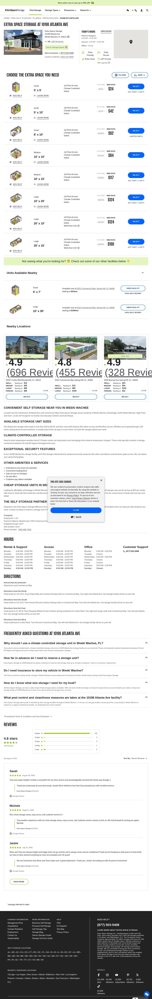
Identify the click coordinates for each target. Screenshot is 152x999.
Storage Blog (37, 932)
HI (51, 952)
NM (53, 956)
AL (9, 952)
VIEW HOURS (106, 31)
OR (75, 956)
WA (38, 960)
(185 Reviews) (57, 42)
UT (29, 960)
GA (47, 952)
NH (44, 956)
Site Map (60, 929)
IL (58, 952)
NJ (49, 956)
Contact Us (12, 935)
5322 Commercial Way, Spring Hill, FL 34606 (95, 289)
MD (9, 956)
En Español (62, 926)
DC (39, 952)
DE (34, 952)
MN (21, 956)
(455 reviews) (88, 372)
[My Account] (141, 10)
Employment (13, 932)
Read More (19, 882)
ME (78, 952)
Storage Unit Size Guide (42, 938)
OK (71, 956)
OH (66, 956)
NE (35, 956)
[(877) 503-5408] (135, 10)
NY (57, 956)
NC (62, 956)
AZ (17, 952)
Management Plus (15, 923)
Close (76, 510)
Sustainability (13, 938)
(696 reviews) (39, 372)
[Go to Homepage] (15, 10)
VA (33, 960)
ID (55, 952)
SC (16, 960)
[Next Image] (39, 42)
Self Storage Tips (39, 929)
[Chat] (127, 10)
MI (18, 956)
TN (21, 960)
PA (9, 960)
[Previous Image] (7, 42)
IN (62, 952)
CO (26, 952)
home (7, 18)
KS (65, 952)
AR (13, 952)
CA (21, 952)
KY (70, 952)
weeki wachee (50, 18)
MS (26, 956)
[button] (76, 276)
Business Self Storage (41, 923)
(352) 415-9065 (67, 57)
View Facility (132, 288)
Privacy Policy (63, 932)
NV (40, 956)
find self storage (21, 18)
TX (25, 960)
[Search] (147, 10)
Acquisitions (13, 926)
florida (37, 18)
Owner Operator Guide (41, 935)
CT (30, 952)
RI (13, 960)
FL (43, 952)
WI (42, 960)
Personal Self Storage (41, 926)
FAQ (59, 923)
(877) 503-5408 (132, 551)
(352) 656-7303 (24, 530)
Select (136, 86)
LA (74, 952)
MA (13, 956)
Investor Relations (15, 929)
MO (31, 956)
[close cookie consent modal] (101, 480)
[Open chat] (147, 994)
